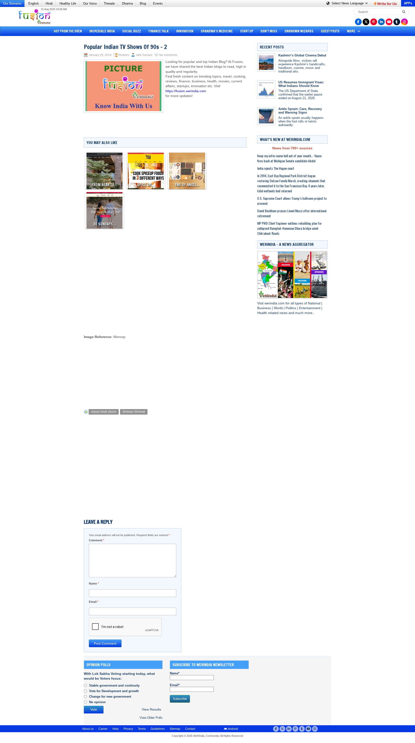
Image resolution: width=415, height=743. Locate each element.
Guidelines (158, 729)
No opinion (97, 702)
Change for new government (110, 696)
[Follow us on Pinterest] (373, 22)
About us (88, 729)
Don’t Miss (269, 31)
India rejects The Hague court (275, 168)
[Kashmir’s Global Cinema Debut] (266, 63)
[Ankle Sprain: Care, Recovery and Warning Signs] (266, 116)
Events (158, 3)
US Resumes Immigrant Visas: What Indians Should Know (301, 84)
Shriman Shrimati (133, 411)
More (351, 31)
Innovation (184, 31)
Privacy (128, 729)
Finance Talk (158, 31)
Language (348, 3)
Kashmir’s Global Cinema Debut (302, 55)
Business (264, 308)
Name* (174, 673)
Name (94, 583)
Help (115, 729)
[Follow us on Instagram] (404, 22)
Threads (109, 3)
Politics (291, 308)
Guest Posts (330, 31)
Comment (96, 540)
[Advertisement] (21, 112)
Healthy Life (68, 3)
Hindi (49, 3)
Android (232, 729)
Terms (142, 729)
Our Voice (90, 3)
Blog (143, 3)
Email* (175, 685)
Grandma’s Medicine (217, 31)
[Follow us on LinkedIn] (381, 22)
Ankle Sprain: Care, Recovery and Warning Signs (300, 110)
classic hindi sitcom (103, 411)
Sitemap (175, 729)
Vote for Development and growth (114, 691)
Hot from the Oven (68, 31)
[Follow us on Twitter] (366, 22)
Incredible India (102, 31)
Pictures (123, 55)
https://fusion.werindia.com (185, 91)
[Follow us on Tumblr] (396, 22)
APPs (408, 3)
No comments (168, 55)
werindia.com (275, 303)
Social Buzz (131, 31)
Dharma (127, 3)
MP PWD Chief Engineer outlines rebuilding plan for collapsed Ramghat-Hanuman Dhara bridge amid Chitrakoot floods (289, 228)
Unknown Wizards (299, 31)
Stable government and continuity (114, 685)
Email (93, 602)
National (314, 303)
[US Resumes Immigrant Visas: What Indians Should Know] (266, 89)
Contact (190, 729)
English (33, 3)
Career (103, 729)
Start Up (246, 31)
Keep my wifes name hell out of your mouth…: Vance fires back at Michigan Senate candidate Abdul (289, 158)
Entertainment (310, 308)
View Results (151, 709)
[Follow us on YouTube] (389, 22)
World (279, 308)
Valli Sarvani (144, 55)
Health (262, 313)
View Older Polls (151, 717)
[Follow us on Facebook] (358, 22)
